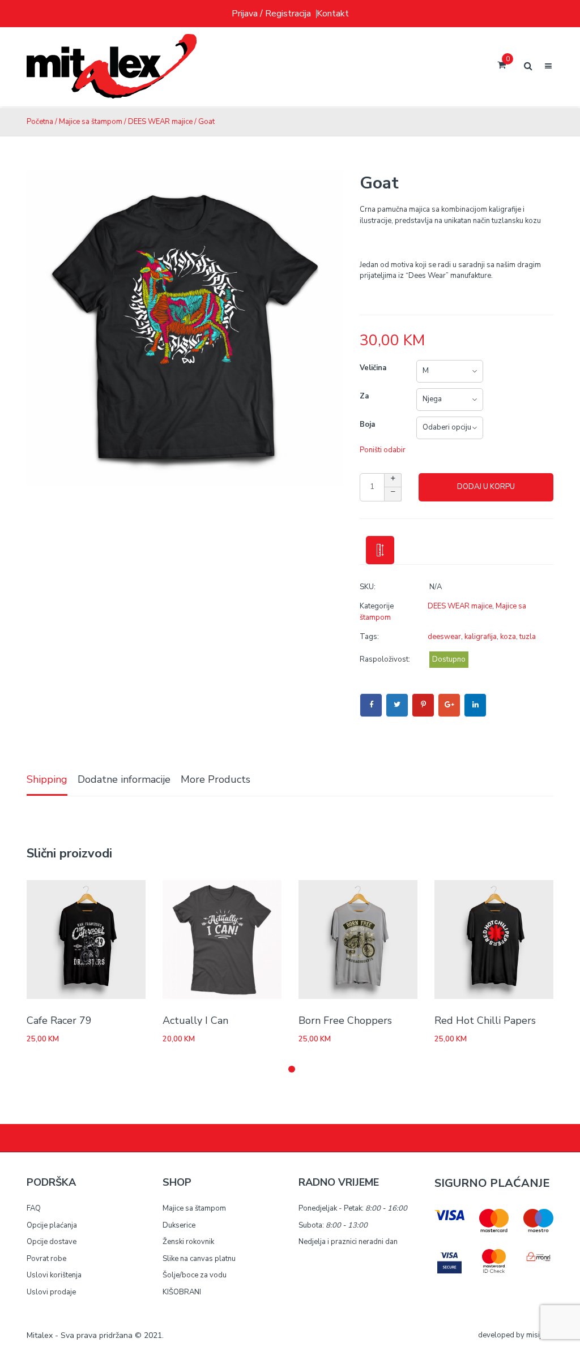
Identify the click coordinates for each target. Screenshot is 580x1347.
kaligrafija (480, 637)
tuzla (527, 637)
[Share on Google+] (449, 705)
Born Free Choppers (345, 1020)
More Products (215, 779)
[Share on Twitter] (397, 705)
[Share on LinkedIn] (475, 705)
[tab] (47, 780)
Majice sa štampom (90, 122)
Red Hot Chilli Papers (485, 1020)
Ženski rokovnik (188, 1242)
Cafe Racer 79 (59, 1020)
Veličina (373, 368)
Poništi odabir (383, 450)
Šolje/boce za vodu (195, 1275)
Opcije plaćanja (52, 1225)
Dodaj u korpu (486, 487)
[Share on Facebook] (371, 705)
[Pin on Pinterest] (423, 705)
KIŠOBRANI (182, 1292)
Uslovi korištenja (54, 1275)
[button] (291, 1069)
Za (364, 396)
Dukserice (179, 1225)
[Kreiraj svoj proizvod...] (112, 67)
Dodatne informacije (124, 779)
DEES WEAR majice (160, 122)
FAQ (34, 1208)
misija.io (539, 1335)
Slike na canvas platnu (199, 1259)
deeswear (444, 637)
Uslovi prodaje (51, 1292)
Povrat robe (46, 1259)
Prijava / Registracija (271, 13)
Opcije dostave (51, 1242)
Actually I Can (195, 1020)
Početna (40, 122)
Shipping (47, 779)
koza (508, 637)
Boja (367, 424)
